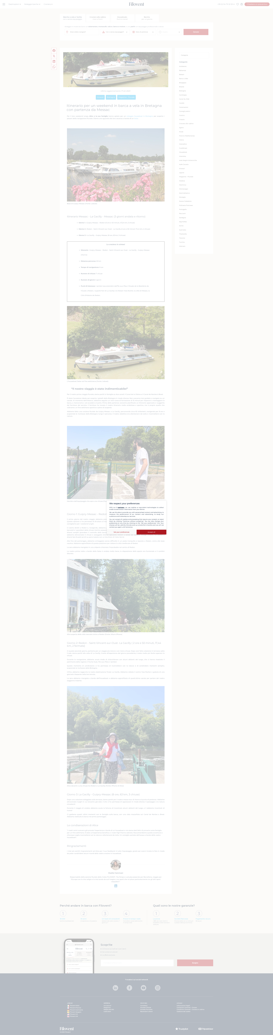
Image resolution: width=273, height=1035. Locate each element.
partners (121, 507)
